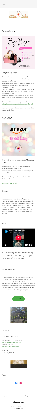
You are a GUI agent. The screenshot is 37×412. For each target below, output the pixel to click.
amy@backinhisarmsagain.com (10, 347)
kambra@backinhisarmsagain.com (11, 342)
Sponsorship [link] (18, 408)
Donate (18, 298)
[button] (4, 4)
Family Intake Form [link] (18, 406)
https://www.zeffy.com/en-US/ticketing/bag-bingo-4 (17, 104)
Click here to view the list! (9, 183)
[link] (18, 14)
